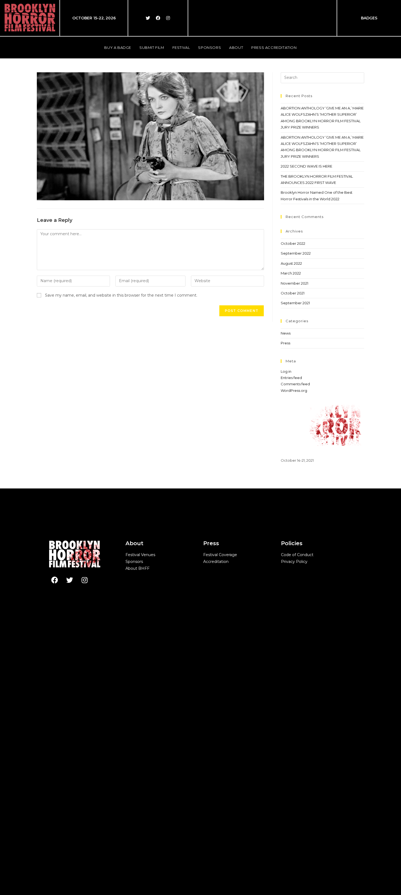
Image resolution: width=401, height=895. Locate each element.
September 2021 (295, 303)
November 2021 (294, 283)
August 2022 (291, 263)
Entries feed (291, 377)
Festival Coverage (220, 554)
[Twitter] (147, 18)
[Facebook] (158, 18)
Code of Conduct (297, 554)
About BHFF (137, 568)
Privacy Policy (294, 561)
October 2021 (292, 293)
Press (285, 343)
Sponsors (134, 561)
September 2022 (296, 253)
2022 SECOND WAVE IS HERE (306, 166)
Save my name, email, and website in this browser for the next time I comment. (121, 295)
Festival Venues (140, 554)
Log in (286, 371)
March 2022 (291, 273)
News (286, 333)
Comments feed (295, 384)
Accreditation (216, 561)
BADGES (369, 18)
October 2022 (293, 243)
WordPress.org (294, 390)
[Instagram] (168, 18)
